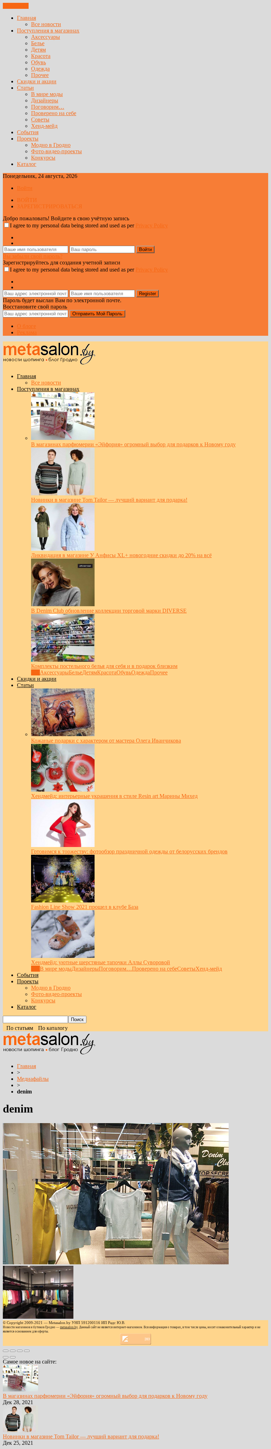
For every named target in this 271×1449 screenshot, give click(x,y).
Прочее (40, 75)
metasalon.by (69, 1327)
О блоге (26, 326)
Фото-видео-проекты (56, 151)
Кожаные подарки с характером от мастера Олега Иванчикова (106, 741)
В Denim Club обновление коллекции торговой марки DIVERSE (109, 611)
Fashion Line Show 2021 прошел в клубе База (84, 907)
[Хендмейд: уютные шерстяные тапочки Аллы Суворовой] (63, 956)
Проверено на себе (53, 113)
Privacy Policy (152, 225)
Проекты (27, 139)
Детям (38, 50)
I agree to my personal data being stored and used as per (89, 225)
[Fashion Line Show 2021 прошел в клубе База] (63, 901)
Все (35, 672)
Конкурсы (43, 158)
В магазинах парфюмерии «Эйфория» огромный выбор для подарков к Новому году (133, 444)
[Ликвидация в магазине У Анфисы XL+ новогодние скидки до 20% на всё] (63, 549)
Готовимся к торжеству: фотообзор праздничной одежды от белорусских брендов (129, 851)
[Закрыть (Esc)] (5, 1351)
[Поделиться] (13, 1351)
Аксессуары (45, 37)
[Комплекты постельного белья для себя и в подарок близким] (63, 660)
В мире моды (47, 94)
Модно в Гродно (51, 145)
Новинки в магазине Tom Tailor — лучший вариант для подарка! (109, 500)
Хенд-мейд (44, 126)
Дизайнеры (44, 100)
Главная (26, 18)
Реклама (27, 332)
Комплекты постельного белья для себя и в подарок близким (104, 666)
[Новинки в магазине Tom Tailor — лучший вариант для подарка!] (63, 493)
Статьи (25, 88)
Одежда (40, 69)
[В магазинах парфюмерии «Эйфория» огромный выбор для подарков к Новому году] (63, 438)
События (27, 132)
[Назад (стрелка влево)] (5, 1357)
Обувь (38, 62)
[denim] (116, 1262)
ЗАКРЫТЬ (16, 6)
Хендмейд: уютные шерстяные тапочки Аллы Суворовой (100, 962)
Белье (37, 43)
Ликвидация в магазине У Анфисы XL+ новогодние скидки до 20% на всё (121, 555)
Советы (40, 120)
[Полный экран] (20, 1351)
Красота (40, 56)
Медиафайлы (33, 1079)
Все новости (46, 24)
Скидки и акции (36, 81)
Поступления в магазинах (48, 31)
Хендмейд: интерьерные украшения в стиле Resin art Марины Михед (114, 796)
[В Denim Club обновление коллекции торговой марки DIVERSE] (63, 604)
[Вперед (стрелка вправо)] (13, 1357)
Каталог (26, 164)
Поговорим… (47, 107)
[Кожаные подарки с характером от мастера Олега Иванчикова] (63, 734)
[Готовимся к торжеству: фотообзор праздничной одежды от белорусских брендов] (63, 845)
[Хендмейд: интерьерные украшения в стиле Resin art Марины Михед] (63, 790)
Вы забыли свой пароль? (32, 256)
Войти (24, 188)
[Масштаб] (27, 1351)
